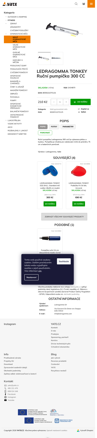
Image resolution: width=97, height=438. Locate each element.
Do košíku (82, 102)
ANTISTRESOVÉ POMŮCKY (16, 116)
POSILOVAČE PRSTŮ (19, 69)
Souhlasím (64, 261)
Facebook (12, 394)
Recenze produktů (58, 361)
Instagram (12, 397)
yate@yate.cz (13, 385)
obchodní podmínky (71, 294)
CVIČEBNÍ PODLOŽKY (19, 30)
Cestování (55, 364)
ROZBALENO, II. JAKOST (18, 130)
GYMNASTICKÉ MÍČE (19, 34)
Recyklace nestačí (58, 371)
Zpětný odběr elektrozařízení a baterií (20, 374)
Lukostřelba (14, 120)
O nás (53, 331)
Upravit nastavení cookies (56, 430)
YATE (53, 367)
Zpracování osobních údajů (15, 367)
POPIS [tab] (42, 127)
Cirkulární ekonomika (60, 347)
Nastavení (31, 277)
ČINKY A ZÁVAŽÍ (17, 87)
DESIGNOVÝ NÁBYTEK (17, 134)
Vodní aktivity (15, 124)
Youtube (11, 400)
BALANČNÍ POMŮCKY (19, 111)
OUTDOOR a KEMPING (17, 17)
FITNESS (11, 20)
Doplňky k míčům (18, 61)
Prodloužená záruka (12, 358)
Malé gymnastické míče (19, 39)
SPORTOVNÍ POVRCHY (15, 77)
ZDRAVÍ (13, 23)
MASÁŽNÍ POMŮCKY (19, 90)
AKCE (10, 127)
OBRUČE (14, 94)
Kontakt (54, 328)
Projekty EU (9, 361)
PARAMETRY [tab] (68, 127)
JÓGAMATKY (15, 27)
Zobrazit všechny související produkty (64, 217)
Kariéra (54, 340)
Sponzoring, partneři (59, 337)
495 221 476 (13, 388)
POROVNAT (45, 133)
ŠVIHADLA (14, 97)
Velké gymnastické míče (19, 47)
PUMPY (13, 100)
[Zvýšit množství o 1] (66, 102)
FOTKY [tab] (54, 127)
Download (8, 364)
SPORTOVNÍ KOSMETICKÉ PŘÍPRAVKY (15, 106)
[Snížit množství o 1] (54, 102)
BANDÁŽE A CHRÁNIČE (15, 82)
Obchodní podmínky (12, 371)
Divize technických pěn (60, 344)
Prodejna (55, 334)
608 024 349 (13, 391)
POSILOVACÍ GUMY (18, 65)
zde (40, 271)
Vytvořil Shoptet (86, 430)
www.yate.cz (75, 287)
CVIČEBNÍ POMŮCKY (19, 72)
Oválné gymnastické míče (19, 54)
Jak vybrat (55, 358)
